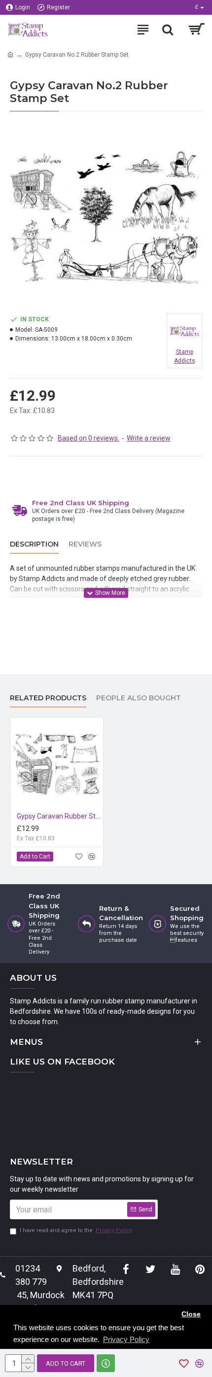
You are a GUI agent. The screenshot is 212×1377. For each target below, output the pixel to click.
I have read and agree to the (76, 1230)
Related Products (48, 698)
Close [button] (191, 1314)
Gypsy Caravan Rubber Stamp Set (59, 816)
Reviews (85, 544)
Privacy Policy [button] (126, 1339)
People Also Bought (138, 698)
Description (34, 544)
